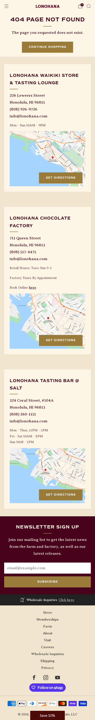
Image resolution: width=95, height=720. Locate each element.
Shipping (47, 661)
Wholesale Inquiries (47, 654)
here (32, 287)
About (47, 633)
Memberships (47, 619)
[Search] (88, 6)
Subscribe (47, 582)
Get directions (61, 178)
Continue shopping (47, 47)
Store (47, 612)
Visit (47, 640)
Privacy (47, 668)
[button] (47, 715)
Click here (66, 600)
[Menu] (6, 6)
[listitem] (47, 599)
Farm (47, 626)
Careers (47, 647)
